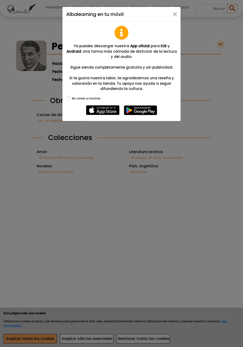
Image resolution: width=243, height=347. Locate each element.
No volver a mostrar (86, 98)
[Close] (175, 14)
